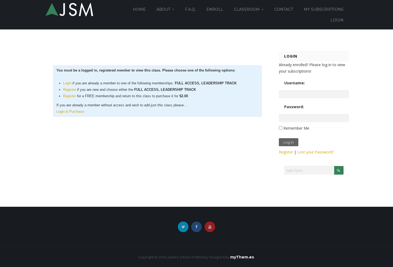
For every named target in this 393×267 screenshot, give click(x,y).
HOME (139, 9)
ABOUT (163, 9)
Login (67, 83)
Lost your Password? (315, 152)
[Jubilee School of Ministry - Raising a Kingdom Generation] (70, 9)
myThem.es (242, 257)
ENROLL (214, 9)
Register (69, 90)
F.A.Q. (190, 9)
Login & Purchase (70, 112)
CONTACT (283, 9)
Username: (294, 82)
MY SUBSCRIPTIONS (324, 9)
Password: (294, 106)
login (337, 20)
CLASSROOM (247, 9)
